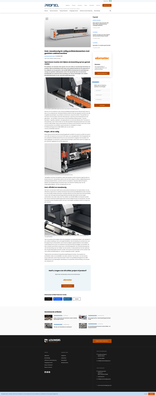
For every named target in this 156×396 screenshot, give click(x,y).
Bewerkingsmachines (49, 56)
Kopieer (77, 299)
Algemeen (46, 355)
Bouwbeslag (97, 10)
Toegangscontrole (73, 10)
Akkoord (151, 393)
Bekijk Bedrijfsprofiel (102, 73)
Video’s (85, 5)
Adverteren (80, 5)
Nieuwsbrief (92, 5)
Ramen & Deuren (54, 10)
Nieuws (46, 10)
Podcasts (73, 5)
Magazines (68, 5)
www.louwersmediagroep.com (105, 385)
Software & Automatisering (86, 10)
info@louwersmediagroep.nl (104, 360)
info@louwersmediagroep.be (104, 379)
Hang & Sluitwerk (64, 10)
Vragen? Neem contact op (101, 340)
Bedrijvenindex (107, 5)
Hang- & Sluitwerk (48, 365)
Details (145, 393)
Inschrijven (102, 105)
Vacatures (98, 5)
